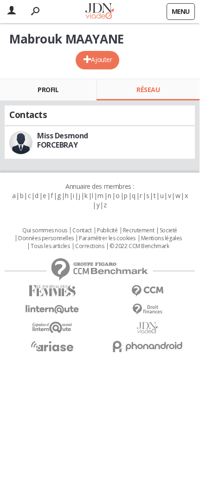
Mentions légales (161, 238)
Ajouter (101, 59)
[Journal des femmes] (52, 291)
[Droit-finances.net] (147, 309)
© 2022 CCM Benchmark (139, 246)
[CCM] (147, 291)
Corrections (89, 246)
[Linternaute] (52, 309)
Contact (81, 230)
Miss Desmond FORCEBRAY (62, 140)
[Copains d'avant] (52, 327)
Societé (168, 230)
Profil (48, 89)
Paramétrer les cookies (107, 238)
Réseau (148, 89)
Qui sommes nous (44, 230)
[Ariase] (52, 346)
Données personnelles (46, 238)
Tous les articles (50, 246)
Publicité (107, 230)
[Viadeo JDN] (147, 328)
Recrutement (138, 230)
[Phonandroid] (147, 346)
